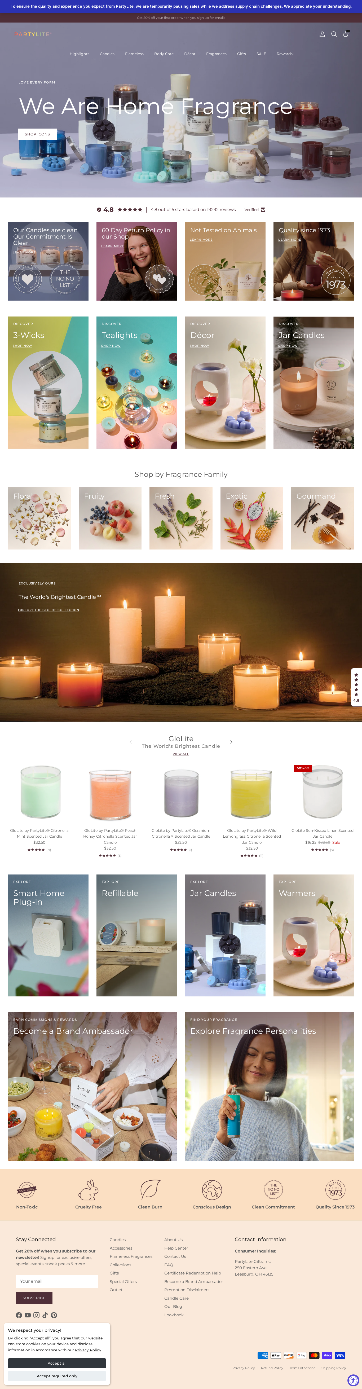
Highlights (79, 53)
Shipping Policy (333, 1368)
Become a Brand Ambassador (193, 1281)
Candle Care (176, 1298)
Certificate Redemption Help (192, 1273)
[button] (356, 687)
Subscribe (34, 1298)
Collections (120, 1264)
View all (181, 754)
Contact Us (175, 1256)
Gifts (241, 53)
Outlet (116, 1289)
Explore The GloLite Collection (48, 610)
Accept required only (57, 1376)
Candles (107, 53)
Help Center (176, 1248)
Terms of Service (302, 1368)
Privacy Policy (88, 1350)
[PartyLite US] (33, 34)
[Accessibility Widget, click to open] (353, 1380)
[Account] (321, 34)
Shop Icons (37, 134)
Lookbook (174, 1314)
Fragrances (216, 53)
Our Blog (173, 1306)
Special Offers (123, 1281)
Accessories (121, 1248)
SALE (261, 53)
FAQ (168, 1264)
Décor (190, 53)
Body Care (164, 53)
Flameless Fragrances (131, 1256)
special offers (193, 18)
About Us (173, 1239)
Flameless (134, 53)
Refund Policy (272, 1368)
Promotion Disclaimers (186, 1289)
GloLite (181, 738)
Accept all (57, 1363)
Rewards (285, 53)
